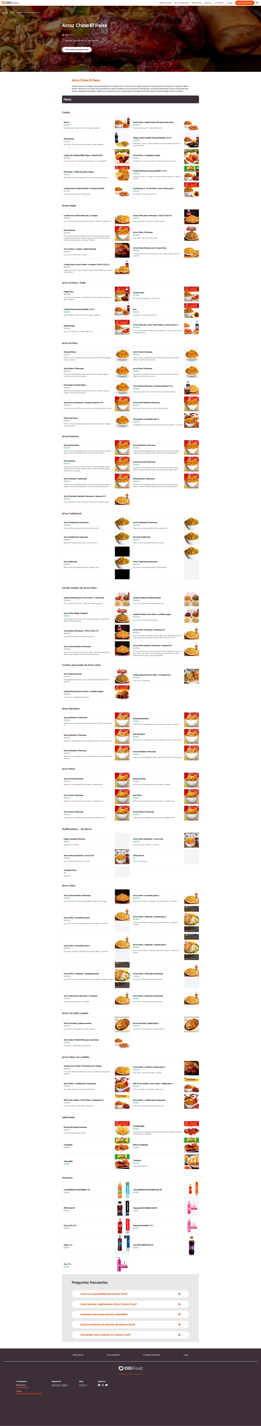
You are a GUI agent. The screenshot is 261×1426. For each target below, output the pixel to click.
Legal (186, 1355)
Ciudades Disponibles (151, 1355)
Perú (141, 1374)
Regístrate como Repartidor (245, 3)
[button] (244, 3)
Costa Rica (129, 1374)
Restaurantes (78, 1355)
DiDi (6, 13)
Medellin (19, 13)
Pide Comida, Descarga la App (76, 50)
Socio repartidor (113, 1355)
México (136, 1374)
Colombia (121, 1374)
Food (12, 13)
